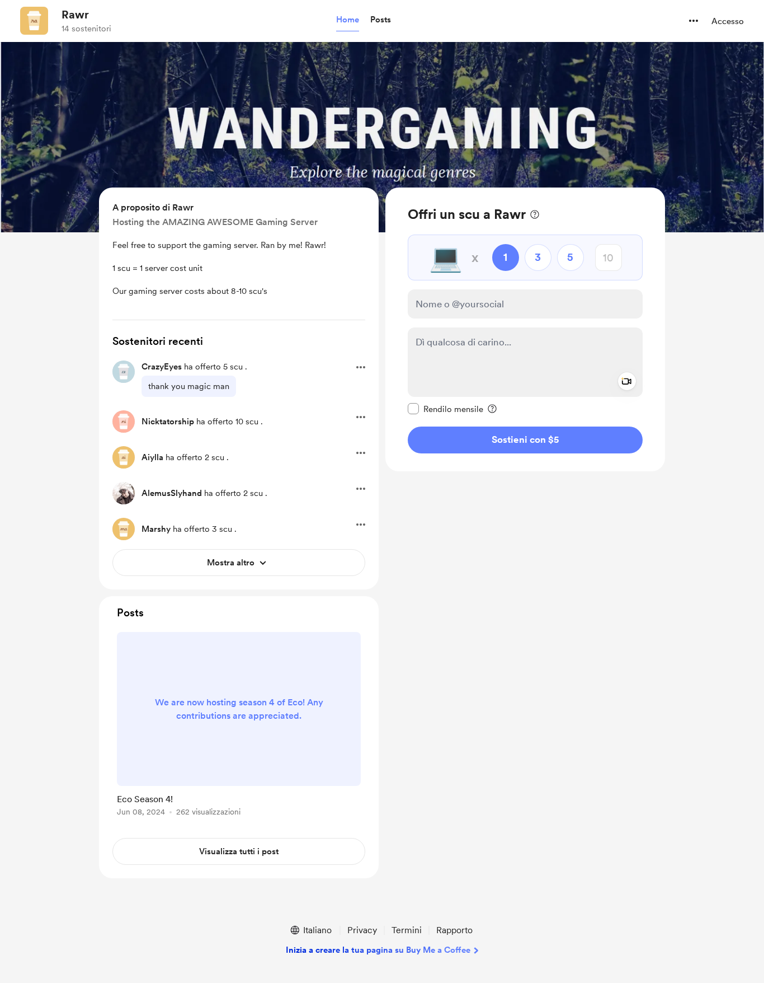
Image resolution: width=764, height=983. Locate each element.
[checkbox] (445, 408)
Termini (407, 930)
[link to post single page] (238, 726)
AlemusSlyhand (172, 493)
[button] (347, 20)
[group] (238, 726)
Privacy (362, 930)
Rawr (75, 14)
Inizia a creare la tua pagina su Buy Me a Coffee (378, 950)
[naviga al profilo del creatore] (34, 21)
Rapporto (454, 930)
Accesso (727, 21)
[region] (525, 329)
